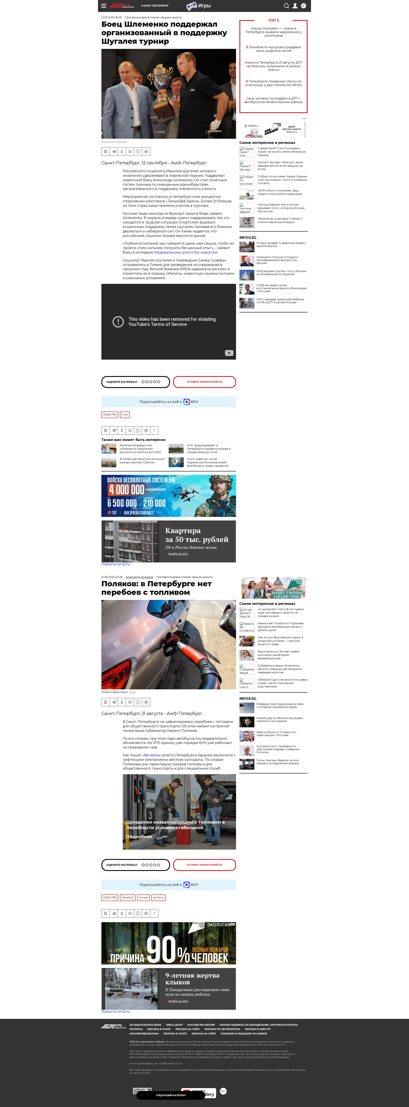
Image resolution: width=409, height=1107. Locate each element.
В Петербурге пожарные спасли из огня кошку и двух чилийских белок (273, 83)
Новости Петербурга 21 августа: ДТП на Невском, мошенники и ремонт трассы (273, 66)
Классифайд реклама (144, 1033)
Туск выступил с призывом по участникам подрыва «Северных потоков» (277, 749)
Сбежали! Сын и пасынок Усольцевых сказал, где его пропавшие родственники (283, 683)
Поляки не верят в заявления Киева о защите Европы (281, 245)
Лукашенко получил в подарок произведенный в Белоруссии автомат (277, 260)
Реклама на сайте (188, 1029)
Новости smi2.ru (115, 564)
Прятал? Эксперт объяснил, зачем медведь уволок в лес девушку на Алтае (280, 166)
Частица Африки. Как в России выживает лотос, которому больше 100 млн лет (281, 208)
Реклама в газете (159, 1029)
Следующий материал (171, 1095)
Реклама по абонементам (222, 1029)
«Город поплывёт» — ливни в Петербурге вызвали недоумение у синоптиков (273, 32)
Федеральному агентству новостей (185, 252)
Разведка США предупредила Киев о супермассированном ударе (279, 706)
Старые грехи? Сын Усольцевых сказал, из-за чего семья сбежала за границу (281, 152)
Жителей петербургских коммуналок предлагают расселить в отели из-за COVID (140, 449)
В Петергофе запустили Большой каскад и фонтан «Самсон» (142, 460)
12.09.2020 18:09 (111, 17)
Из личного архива (114, 141)
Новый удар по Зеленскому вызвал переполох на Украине (279, 720)
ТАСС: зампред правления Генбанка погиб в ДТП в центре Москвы (280, 301)
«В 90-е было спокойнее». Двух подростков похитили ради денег (280, 192)
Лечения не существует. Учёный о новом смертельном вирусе (280, 220)
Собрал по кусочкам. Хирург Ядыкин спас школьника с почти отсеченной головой (282, 180)
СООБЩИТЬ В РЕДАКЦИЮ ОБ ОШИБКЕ (244, 1033)
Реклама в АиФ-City (258, 1029)
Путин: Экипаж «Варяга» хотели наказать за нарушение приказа (277, 762)
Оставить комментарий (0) (204, 382)
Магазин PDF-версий (201, 1025)
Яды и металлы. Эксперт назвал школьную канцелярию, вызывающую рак (279, 655)
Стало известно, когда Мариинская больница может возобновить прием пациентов (207, 462)
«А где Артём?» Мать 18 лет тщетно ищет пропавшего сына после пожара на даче (281, 613)
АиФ (133, 692)
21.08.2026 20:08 (111, 577)
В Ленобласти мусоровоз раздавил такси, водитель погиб (273, 49)
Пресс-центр (174, 1025)
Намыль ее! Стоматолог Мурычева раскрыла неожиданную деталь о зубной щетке (281, 627)
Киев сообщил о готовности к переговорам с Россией (276, 734)
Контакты (136, 1029)
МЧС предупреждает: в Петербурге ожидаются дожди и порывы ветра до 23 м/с (208, 449)
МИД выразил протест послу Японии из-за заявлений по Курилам (281, 273)
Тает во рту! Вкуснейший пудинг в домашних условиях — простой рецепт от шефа (280, 641)
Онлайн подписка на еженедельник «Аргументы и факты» (259, 1025)
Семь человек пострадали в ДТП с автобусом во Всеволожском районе (273, 100)
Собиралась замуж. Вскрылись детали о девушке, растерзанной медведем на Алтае (280, 669)
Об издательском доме (145, 1025)
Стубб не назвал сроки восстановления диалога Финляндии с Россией (281, 288)
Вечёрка (151, 755)
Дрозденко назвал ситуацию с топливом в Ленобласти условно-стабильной (175, 825)
